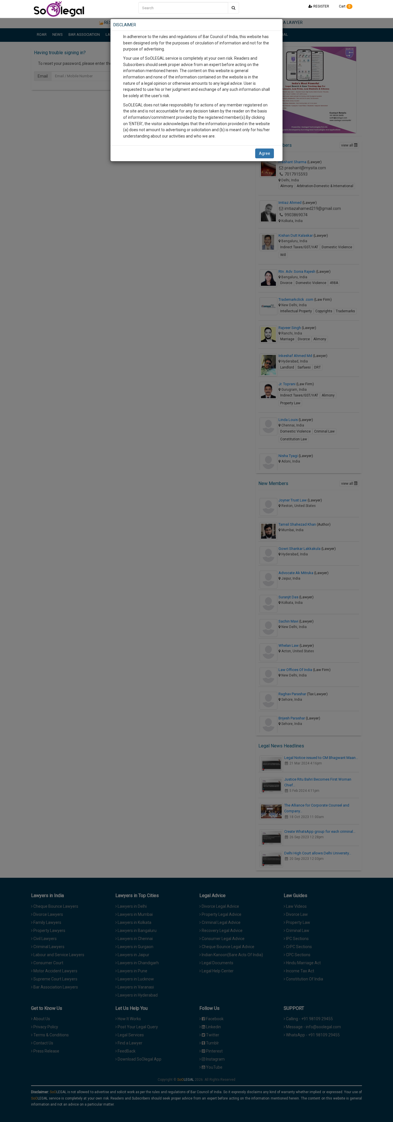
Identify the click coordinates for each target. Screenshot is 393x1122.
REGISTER (320, 6)
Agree (264, 153)
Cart (344, 6)
